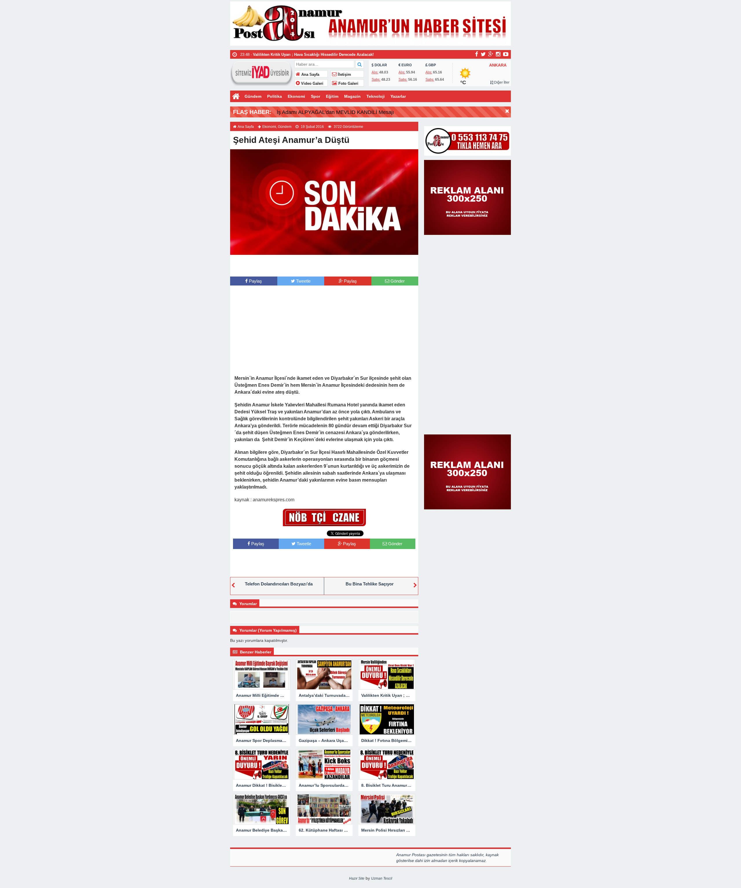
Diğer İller (501, 82)
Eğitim (332, 96)
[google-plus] (490, 54)
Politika (274, 96)
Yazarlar (398, 96)
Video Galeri (311, 84)
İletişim (344, 75)
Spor (315, 96)
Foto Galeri (347, 84)
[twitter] (483, 54)
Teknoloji (375, 96)
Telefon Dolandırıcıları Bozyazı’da (279, 583)
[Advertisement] (324, 265)
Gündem (253, 96)
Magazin (352, 96)
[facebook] (476, 54)
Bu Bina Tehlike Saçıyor (370, 583)
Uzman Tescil (381, 878)
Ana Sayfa (309, 75)
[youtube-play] (506, 54)
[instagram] (498, 54)
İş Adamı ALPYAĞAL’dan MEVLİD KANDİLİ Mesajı (335, 112)
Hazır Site (356, 878)
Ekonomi (296, 96)
